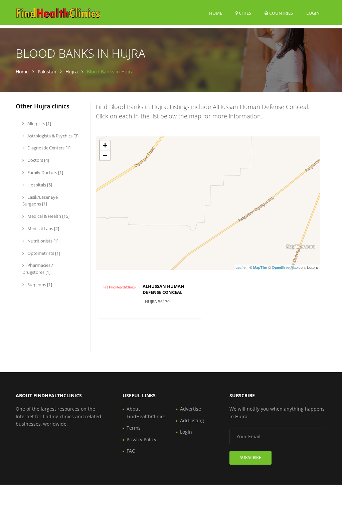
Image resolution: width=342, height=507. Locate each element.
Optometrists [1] (43, 253)
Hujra (71, 71)
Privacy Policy (141, 439)
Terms (134, 428)
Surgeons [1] (39, 285)
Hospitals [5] (39, 185)
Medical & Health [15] (47, 216)
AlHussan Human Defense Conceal (163, 289)
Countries (280, 13)
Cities (244, 13)
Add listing (192, 420)
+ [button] (105, 145)
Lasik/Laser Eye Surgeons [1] (40, 200)
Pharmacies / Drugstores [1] (37, 268)
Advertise (190, 409)
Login (313, 13)
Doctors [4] (37, 160)
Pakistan (47, 71)
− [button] (105, 155)
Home (215, 13)
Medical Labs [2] (42, 228)
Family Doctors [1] (44, 172)
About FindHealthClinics (146, 412)
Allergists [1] (38, 123)
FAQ (131, 451)
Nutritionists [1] (42, 241)
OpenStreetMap (285, 267)
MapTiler (260, 267)
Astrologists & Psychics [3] (52, 136)
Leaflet (240, 267)
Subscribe (250, 457)
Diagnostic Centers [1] (48, 148)
